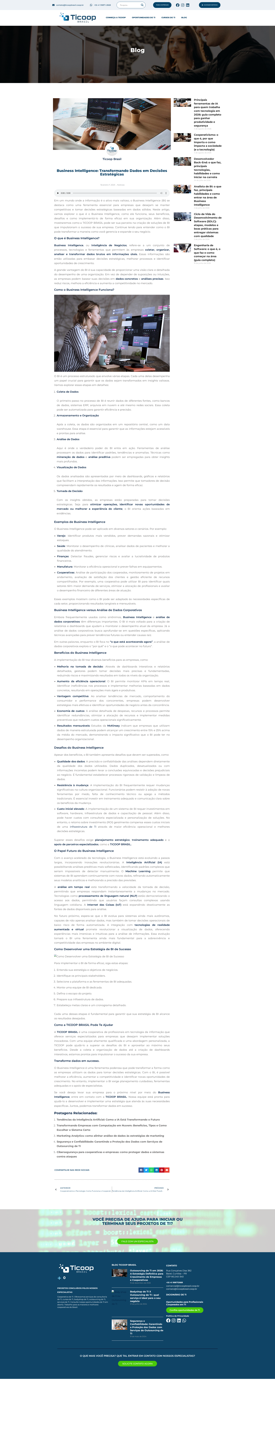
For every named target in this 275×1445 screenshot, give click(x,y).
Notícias (120, 185)
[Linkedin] (187, 5)
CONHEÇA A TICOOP (116, 17)
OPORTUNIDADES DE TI (143, 17)
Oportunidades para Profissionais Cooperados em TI (184, 1303)
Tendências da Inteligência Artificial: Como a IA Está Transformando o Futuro (108, 1119)
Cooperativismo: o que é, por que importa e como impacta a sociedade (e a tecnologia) (208, 142)
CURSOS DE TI (168, 17)
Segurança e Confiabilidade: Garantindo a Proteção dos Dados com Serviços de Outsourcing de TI (146, 1327)
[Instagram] (182, 5)
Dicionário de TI (176, 1294)
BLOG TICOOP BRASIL (124, 1264)
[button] (141, 1170)
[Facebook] (177, 5)
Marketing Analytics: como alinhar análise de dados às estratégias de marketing (110, 1135)
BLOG (184, 17)
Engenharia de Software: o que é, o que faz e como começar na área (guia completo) (207, 253)
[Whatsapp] (184, 1320)
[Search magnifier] (142, 5)
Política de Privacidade (177, 1316)
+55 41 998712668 (174, 1282)
